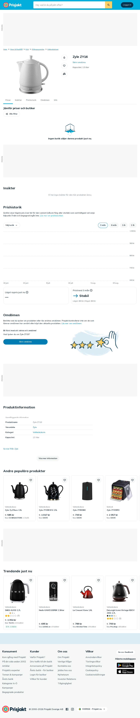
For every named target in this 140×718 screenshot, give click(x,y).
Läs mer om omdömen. (72, 323)
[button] (64, 58)
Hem (5, 49)
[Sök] (108, 4)
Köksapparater (38, 49)
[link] (19, 498)
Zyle (35, 427)
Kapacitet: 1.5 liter (81, 67)
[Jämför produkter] (64, 74)
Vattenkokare (52, 49)
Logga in (127, 5)
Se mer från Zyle (10, 449)
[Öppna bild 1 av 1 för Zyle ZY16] (32, 75)
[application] (70, 257)
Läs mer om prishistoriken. (52, 215)
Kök (27, 49)
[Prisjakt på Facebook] (67, 709)
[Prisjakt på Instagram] (72, 709)
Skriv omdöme (79, 62)
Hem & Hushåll (16, 49)
